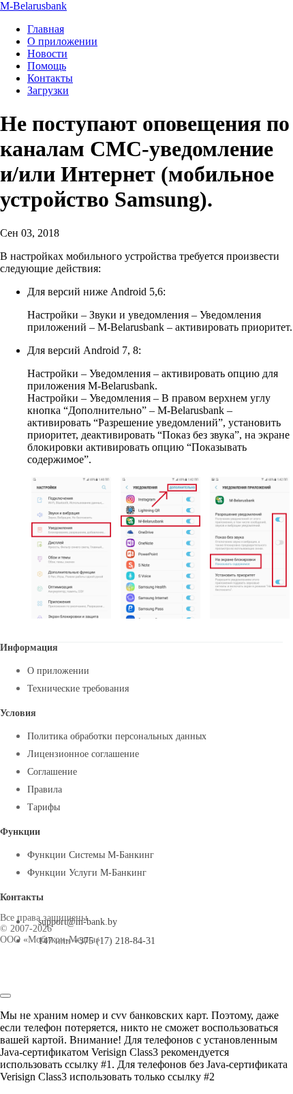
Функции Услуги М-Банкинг (86, 873)
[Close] (5, 996)
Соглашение (52, 772)
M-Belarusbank (33, 6)
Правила (44, 789)
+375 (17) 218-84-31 (114, 941)
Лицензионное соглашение (83, 754)
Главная (45, 29)
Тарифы (43, 807)
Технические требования (78, 688)
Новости (47, 53)
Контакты (50, 78)
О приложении (62, 41)
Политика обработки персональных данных (116, 736)
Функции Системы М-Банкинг (90, 855)
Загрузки (48, 90)
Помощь (46, 66)
